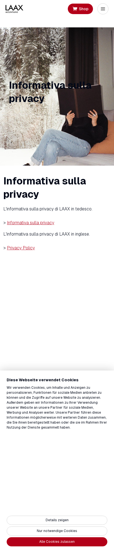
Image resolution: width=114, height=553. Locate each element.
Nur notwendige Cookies (57, 531)
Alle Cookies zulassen (57, 542)
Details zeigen (57, 520)
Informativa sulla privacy (30, 222)
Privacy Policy (21, 248)
